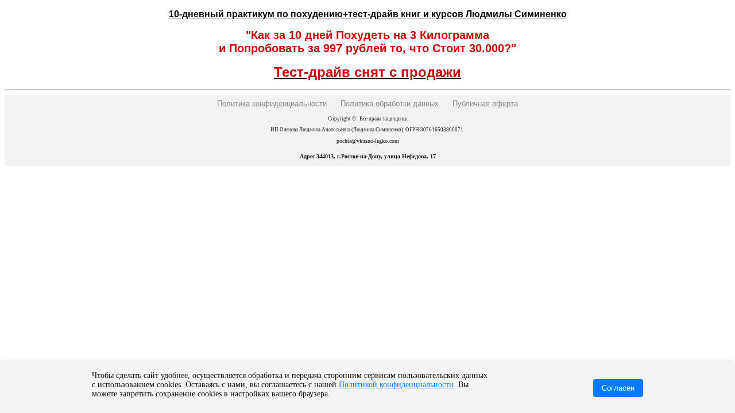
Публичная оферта (485, 103)
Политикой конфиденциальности (396, 384)
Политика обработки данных (390, 103)
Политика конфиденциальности (272, 103)
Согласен (618, 388)
